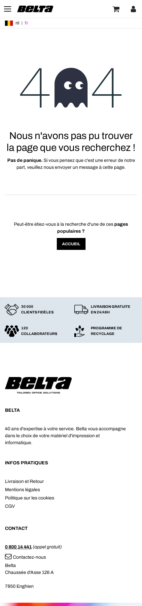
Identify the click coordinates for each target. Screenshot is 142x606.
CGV (10, 506)
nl (17, 23)
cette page (113, 167)
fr (26, 23)
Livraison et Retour (24, 481)
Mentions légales (22, 489)
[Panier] (116, 9)
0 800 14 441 (18, 546)
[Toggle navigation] (7, 9)
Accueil (71, 244)
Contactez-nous (29, 557)
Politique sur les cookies (29, 497)
